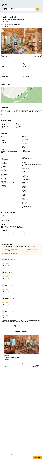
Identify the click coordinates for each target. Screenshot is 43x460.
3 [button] (19, 325)
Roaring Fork (12, 14)
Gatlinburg (7, 14)
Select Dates (37, 457)
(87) (7, 21)
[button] (19, 9)
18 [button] (27, 325)
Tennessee (3, 14)
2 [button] (17, 325)
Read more (3, 114)
